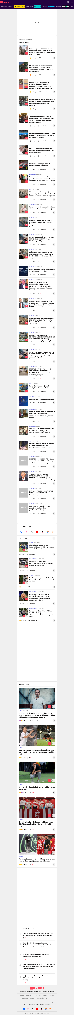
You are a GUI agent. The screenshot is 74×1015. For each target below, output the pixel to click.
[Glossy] (45, 995)
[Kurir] (22, 995)
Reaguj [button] (33, 126)
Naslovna (21, 39)
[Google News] (47, 532)
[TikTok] (42, 532)
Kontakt (36, 1002)
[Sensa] (32, 998)
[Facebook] (21, 532)
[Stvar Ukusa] (49, 998)
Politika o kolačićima (29, 1004)
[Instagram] (26, 532)
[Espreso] (28, 995)
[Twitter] (31, 532)
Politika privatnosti (45, 1004)
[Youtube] (37, 532)
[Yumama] (40, 998)
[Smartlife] (25, 998)
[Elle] (35, 995)
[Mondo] (5, 2)
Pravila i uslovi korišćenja (46, 1002)
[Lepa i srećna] (52, 995)
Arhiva (37, 1004)
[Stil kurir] (40, 995)
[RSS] (52, 532)
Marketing (23, 1002)
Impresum (30, 1002)
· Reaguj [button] (34, 58)
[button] (43, 58)
